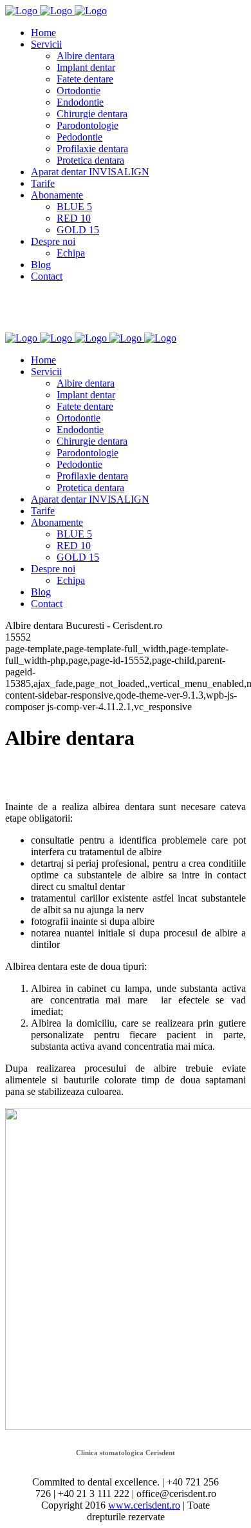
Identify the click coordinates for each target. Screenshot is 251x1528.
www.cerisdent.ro (144, 1505)
